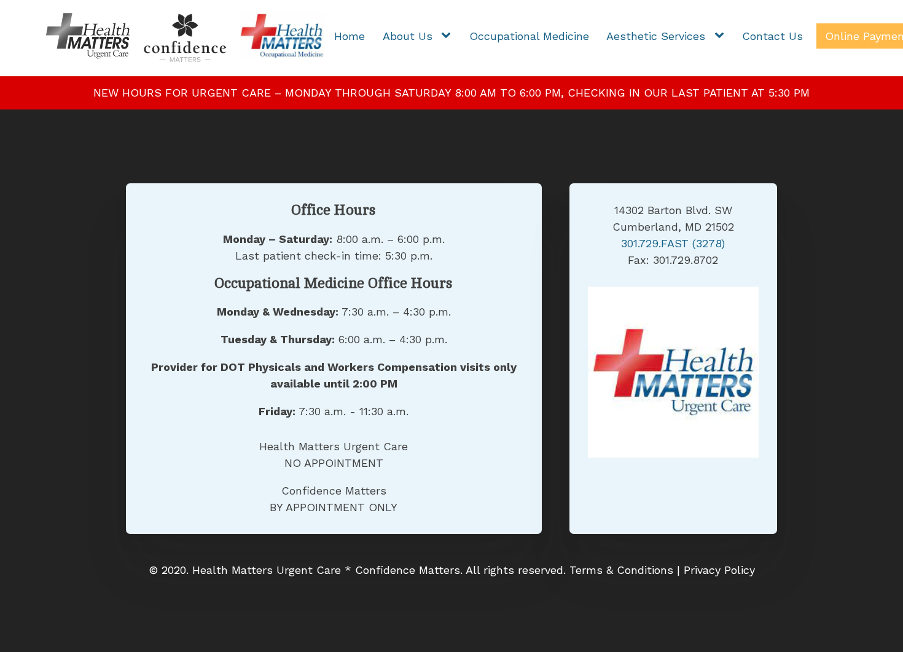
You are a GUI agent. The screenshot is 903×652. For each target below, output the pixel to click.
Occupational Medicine (529, 36)
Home (349, 36)
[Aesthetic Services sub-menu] (721, 36)
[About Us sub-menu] (448, 36)
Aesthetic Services (655, 36)
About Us (407, 36)
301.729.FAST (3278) (673, 243)
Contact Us (772, 36)
